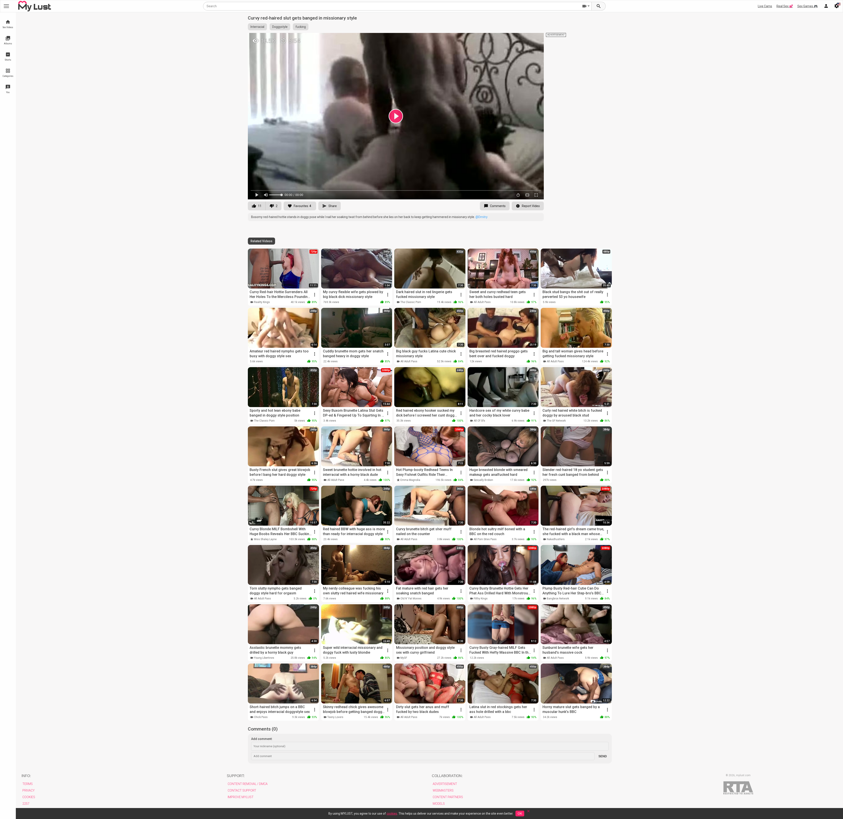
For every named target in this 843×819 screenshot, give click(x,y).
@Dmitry (482, 217)
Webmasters (443, 790)
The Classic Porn (410, 302)
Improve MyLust (241, 797)
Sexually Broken (483, 480)
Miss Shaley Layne (265, 539)
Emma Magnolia (410, 480)
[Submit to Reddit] (526, 38)
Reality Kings (262, 302)
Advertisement (445, 784)
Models (439, 803)
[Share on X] (535, 38)
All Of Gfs (479, 420)
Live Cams (765, 6)
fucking (300, 27)
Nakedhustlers (556, 539)
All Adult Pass (482, 302)
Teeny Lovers (335, 717)
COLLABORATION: (447, 776)
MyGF (403, 657)
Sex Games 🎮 (807, 6)
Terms (27, 784)
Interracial (257, 27)
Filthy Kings (481, 598)
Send (602, 756)
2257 (25, 803)
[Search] (599, 6)
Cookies (28, 797)
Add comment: (261, 739)
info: (26, 776)
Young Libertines (264, 657)
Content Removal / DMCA (248, 784)
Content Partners (448, 797)
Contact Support (242, 790)
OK (520, 813)
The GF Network (556, 420)
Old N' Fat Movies (411, 598)
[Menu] (826, 6)
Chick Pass (261, 717)
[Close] (528, 812)
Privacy (28, 790)
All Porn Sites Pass (485, 539)
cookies (392, 813)
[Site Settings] (836, 6)
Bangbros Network (558, 598)
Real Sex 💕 (784, 6)
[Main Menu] (6, 6)
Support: (236, 776)
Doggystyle (280, 27)
